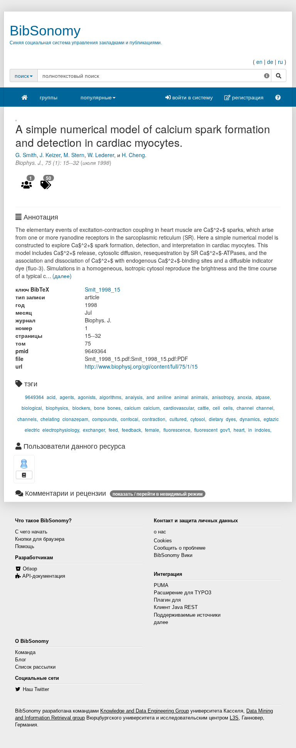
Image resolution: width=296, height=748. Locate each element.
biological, (32, 407)
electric (32, 429)
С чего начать (31, 532)
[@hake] (24, 464)
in (250, 429)
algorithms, (111, 397)
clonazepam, (75, 419)
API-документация (43, 576)
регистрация (247, 97)
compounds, (105, 419)
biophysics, (57, 407)
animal (181, 397)
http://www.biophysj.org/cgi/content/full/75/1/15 (141, 366)
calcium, (152, 407)
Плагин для (167, 600)
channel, (265, 407)
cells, (228, 407)
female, (152, 429)
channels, (27, 419)
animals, (200, 397)
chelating (50, 419)
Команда (25, 652)
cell (216, 407)
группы (48, 97)
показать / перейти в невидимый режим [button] (158, 493)
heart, (240, 429)
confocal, (130, 419)
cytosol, (198, 419)
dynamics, (250, 419)
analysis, (134, 397)
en (259, 61)
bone (99, 407)
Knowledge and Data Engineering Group (144, 711)
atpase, (263, 397)
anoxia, (245, 397)
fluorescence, (177, 429)
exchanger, (94, 429)
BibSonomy (45, 31)
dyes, (231, 419)
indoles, (263, 429)
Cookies (163, 540)
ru (280, 61)
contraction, (154, 419)
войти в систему (192, 97)
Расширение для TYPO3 (182, 592)
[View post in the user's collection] (24, 475)
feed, (114, 429)
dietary (216, 419)
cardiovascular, (179, 407)
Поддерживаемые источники (187, 615)
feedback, (132, 429)
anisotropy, (223, 397)
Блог (20, 659)
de (270, 61)
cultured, (179, 419)
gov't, (225, 429)
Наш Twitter (36, 689)
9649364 (34, 397)
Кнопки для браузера (39, 539)
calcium (132, 407)
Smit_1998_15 (102, 289)
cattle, (204, 407)
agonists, (87, 397)
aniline (164, 397)
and (150, 397)
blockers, (81, 407)
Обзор (30, 569)
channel (245, 407)
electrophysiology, (61, 429)
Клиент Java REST (176, 607)
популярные (96, 97)
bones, (115, 407)
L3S (234, 718)
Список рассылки (35, 667)
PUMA (161, 585)
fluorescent (205, 429)
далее (161, 622)
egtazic (271, 419)
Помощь (24, 546)
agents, (67, 397)
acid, (52, 397)
